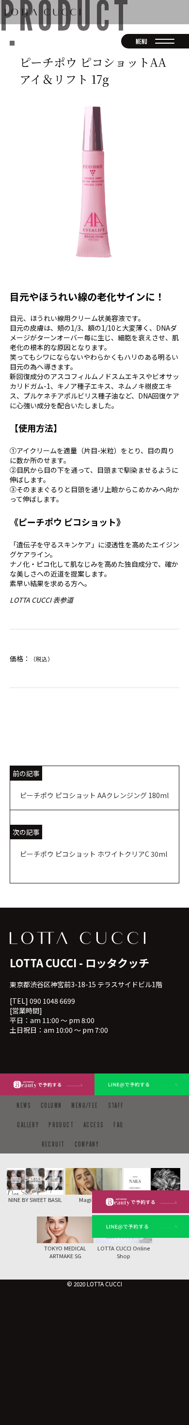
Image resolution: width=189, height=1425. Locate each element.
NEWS (23, 1105)
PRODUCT (61, 1125)
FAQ (118, 1125)
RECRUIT (53, 1144)
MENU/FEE (84, 1105)
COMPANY (87, 1144)
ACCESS (93, 1125)
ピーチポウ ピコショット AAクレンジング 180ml (94, 795)
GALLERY (28, 1125)
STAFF (116, 1105)
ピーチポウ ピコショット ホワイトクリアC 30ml (93, 854)
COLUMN (51, 1105)
